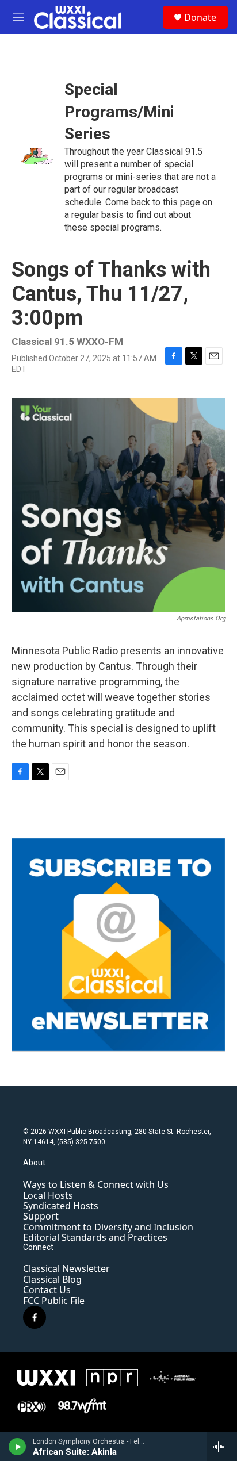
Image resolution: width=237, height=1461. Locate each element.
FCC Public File (54, 1300)
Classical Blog (52, 1279)
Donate (200, 17)
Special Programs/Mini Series (119, 111)
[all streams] (222, 1446)
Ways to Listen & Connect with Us (96, 1184)
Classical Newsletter (66, 1268)
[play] (17, 1446)
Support (41, 1216)
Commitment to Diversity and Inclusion (108, 1227)
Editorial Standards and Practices (95, 1237)
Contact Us (47, 1289)
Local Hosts (48, 1195)
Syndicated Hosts (60, 1205)
